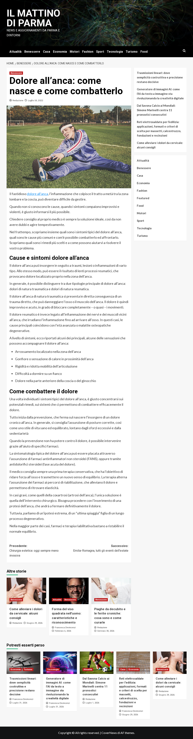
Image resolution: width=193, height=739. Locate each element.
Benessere (32, 51)
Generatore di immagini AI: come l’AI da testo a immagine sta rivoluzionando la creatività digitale (160, 93)
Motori (74, 51)
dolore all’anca (37, 194)
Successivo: (100, 548)
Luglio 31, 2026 (19, 703)
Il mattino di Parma (33, 18)
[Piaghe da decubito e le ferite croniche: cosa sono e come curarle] (111, 591)
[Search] (184, 51)
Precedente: (34, 550)
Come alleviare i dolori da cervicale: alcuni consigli (25, 613)
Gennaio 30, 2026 (105, 631)
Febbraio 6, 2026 (63, 631)
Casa (46, 51)
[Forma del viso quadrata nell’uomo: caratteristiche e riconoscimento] (69, 591)
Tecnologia (115, 51)
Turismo (132, 51)
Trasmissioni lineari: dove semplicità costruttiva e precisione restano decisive (160, 77)
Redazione (18, 100)
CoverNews (109, 732)
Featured (143, 198)
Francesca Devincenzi (65, 627)
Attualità (15, 51)
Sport (100, 51)
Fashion (87, 51)
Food (144, 51)
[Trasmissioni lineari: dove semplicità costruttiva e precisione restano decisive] (23, 663)
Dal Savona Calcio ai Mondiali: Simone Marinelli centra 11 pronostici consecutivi (156, 110)
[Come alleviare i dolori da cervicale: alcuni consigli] (26, 591)
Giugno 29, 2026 (34, 623)
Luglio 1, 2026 (92, 703)
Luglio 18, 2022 (35, 100)
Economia (60, 51)
